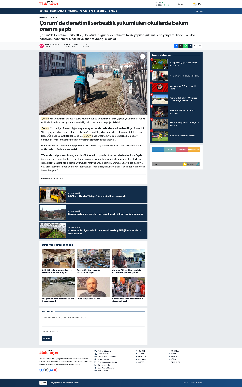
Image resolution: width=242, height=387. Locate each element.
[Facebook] (41, 370)
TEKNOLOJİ (175, 362)
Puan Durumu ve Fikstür (107, 362)
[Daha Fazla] (190, 46)
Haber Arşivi (103, 371)
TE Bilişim (199, 383)
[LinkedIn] (51, 370)
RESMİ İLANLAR (58, 11)
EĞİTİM (174, 359)
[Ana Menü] (201, 11)
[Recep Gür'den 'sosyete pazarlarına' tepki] (93, 258)
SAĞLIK (113, 11)
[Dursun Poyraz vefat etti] (93, 287)
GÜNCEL (43, 11)
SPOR (92, 11)
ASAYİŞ (83, 11)
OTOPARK (142, 359)
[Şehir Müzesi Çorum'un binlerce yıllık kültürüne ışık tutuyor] (58, 258)
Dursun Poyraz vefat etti (88, 299)
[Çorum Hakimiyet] (48, 4)
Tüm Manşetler (104, 365)
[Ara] (197, 11)
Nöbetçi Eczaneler (105, 351)
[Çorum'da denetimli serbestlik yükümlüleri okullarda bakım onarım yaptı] (93, 83)
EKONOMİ (102, 11)
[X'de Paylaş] (180, 46)
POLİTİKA (73, 11)
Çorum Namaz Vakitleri (107, 357)
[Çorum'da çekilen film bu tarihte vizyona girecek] (128, 287)
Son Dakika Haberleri (106, 368)
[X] (46, 370)
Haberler (43, 18)
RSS (44, 383)
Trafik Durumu (103, 359)
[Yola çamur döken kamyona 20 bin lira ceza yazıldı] (58, 287)
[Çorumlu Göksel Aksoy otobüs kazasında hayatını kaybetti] (128, 258)
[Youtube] (55, 370)
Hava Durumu (103, 354)
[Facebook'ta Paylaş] (176, 46)
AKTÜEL (141, 362)
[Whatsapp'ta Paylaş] (185, 46)
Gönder (47, 338)
